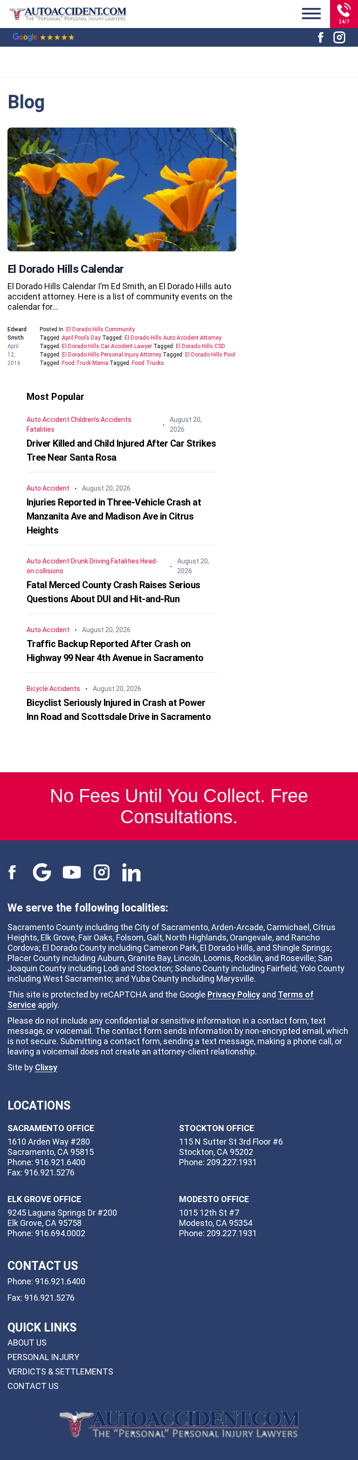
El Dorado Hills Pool (210, 354)
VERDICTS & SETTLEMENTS (60, 1371)
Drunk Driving (90, 561)
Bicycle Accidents (53, 688)
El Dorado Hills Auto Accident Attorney (172, 338)
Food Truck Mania (85, 363)
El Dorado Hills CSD (200, 346)
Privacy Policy (233, 994)
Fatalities (41, 429)
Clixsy (46, 1067)
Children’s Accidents (101, 419)
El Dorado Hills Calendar (65, 269)
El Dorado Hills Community (100, 329)
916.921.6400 (60, 1281)
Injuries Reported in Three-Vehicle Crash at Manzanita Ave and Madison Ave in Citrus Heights (114, 516)
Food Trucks (148, 363)
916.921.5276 (49, 1298)
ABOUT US (27, 1342)
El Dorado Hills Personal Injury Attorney (111, 354)
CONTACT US (33, 1386)
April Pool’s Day (81, 338)
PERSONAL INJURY (43, 1357)
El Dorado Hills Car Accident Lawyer (107, 346)
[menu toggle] (311, 14)
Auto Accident (48, 419)
